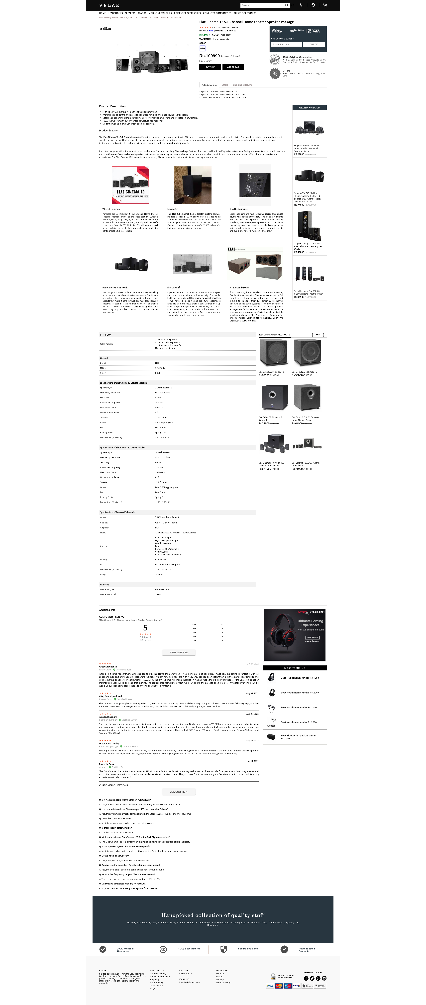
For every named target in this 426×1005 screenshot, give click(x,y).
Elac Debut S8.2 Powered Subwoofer (270, 420)
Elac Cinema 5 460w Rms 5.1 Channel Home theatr (272, 465)
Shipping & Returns (242, 84)
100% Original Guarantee (304, 59)
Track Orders (156, 986)
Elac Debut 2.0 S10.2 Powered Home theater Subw (306, 420)
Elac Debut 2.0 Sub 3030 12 (271, 373)
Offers (304, 73)
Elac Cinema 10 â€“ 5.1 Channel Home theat (306, 465)
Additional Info (209, 84)
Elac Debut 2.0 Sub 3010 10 (304, 373)
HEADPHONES (115, 13)
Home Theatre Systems (123, 17)
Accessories (104, 17)
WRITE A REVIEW (179, 652)
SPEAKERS (130, 13)
